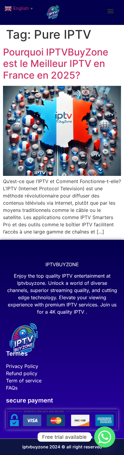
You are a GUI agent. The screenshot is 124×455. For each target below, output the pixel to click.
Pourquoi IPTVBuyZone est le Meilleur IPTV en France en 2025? (55, 63)
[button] (110, 11)
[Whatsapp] (104, 436)
